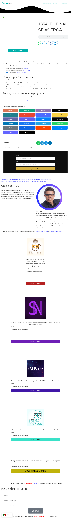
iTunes (27, 96)
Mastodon (10, 132)
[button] (67, 3)
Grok (59, 110)
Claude (10, 110)
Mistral (60, 115)
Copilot (10, 119)
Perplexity (10, 115)
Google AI (27, 115)
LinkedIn (10, 123)
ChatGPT (26, 110)
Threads (27, 132)
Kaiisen (26, 68)
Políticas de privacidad (42, 231)
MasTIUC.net (26, 70)
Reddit (43, 128)
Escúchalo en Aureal (9, 59)
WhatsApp (60, 123)
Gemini (43, 110)
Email (10, 128)
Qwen (26, 119)
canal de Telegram (21, 72)
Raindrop (26, 128)
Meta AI (43, 119)
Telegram (43, 123)
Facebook (26, 123)
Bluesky (60, 128)
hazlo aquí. (51, 84)
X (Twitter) (60, 119)
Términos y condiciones (55, 231)
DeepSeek (43, 115)
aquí (27, 100)
